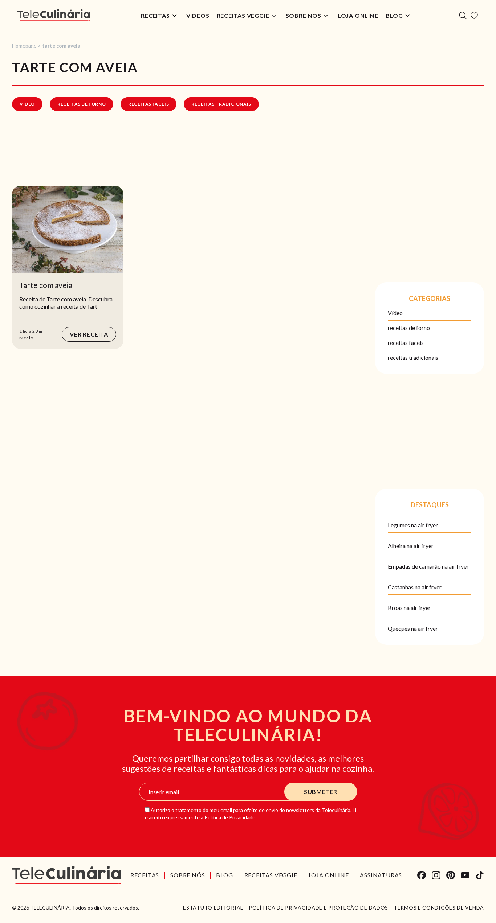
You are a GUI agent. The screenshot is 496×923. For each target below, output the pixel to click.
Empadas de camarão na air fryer (428, 566)
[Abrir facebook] (421, 875)
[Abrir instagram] (436, 875)
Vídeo (27, 104)
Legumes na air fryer (413, 525)
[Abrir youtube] (465, 875)
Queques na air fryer (413, 628)
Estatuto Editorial (213, 908)
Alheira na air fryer (411, 545)
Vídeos (198, 15)
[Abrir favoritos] (474, 15)
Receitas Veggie (243, 15)
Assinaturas (381, 875)
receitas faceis (148, 104)
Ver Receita (89, 334)
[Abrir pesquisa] (463, 15)
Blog (394, 15)
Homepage (24, 45)
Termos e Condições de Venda (439, 908)
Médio (26, 338)
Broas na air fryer (409, 607)
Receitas (155, 15)
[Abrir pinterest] (450, 875)
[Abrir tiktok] (479, 875)
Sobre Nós (303, 15)
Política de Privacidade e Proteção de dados (318, 908)
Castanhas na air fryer (415, 587)
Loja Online (358, 15)
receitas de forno (81, 104)
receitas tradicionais (221, 104)
